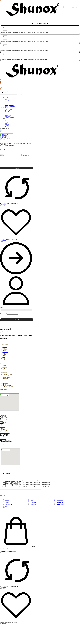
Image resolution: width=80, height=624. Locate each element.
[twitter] (1, 93)
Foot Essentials (5, 112)
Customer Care (5, 107)
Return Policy (12, 551)
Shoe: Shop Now (22, 6)
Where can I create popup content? (11, 478)
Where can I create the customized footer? (12, 485)
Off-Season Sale (34, 7)
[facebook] (0, 93)
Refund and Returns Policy (10, 110)
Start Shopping (3, 204)
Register (16, 319)
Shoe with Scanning (42, 6)
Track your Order (65, 8)
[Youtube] (4, 447)
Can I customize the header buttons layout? (12, 483)
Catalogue (7, 124)
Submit (16, 168)
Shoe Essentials (8, 116)
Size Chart (30, 7)
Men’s (24, 7)
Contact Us (7, 111)
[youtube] (3, 93)
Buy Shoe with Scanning (56, 8)
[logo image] (31, 16)
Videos (6, 120)
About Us (7, 126)
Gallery (6, 121)
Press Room (7, 125)
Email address (3, 313)
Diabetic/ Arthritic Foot (9, 117)
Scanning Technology (45, 8)
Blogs (6, 123)
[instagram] (2, 93)
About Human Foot (9, 115)
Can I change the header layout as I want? (12, 481)
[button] (40, 479)
